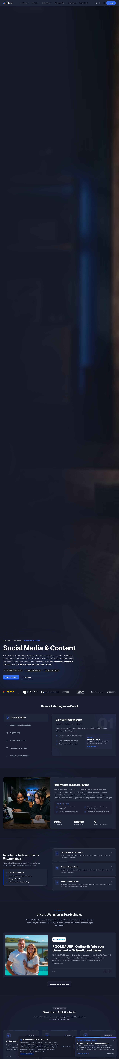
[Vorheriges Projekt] (105, 971)
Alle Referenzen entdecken (59, 984)
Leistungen (23, 3)
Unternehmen (59, 3)
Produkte (35, 3)
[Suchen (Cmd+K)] (96, 3)
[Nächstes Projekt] (109, 971)
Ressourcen (46, 3)
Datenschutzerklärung (27, 1053)
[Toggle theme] (100, 3)
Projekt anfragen (11, 677)
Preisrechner (83, 3)
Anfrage (111, 3)
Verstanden (110, 1053)
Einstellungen (66, 1046)
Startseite (6, 640)
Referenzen (72, 3)
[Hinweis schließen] (114, 1040)
